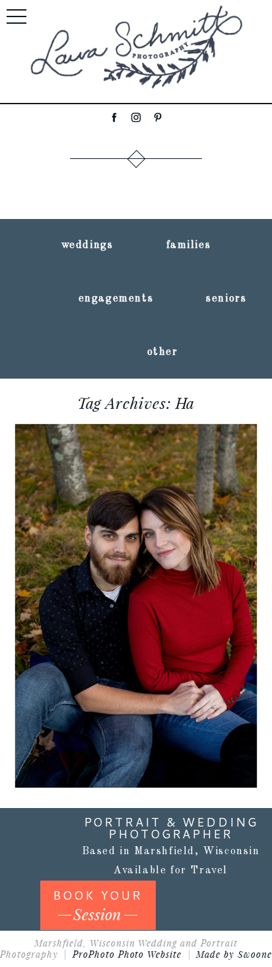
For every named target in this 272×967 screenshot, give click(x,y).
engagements (116, 299)
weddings (87, 245)
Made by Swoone (234, 954)
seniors (226, 299)
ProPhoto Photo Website (127, 954)
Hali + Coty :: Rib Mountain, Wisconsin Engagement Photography (135, 550)
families (188, 245)
